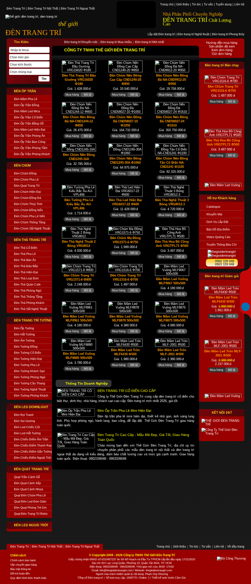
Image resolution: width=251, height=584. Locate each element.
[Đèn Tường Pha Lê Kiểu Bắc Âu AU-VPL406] (79, 191)
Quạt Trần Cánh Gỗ (27, 477)
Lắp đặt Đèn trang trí (161, 34)
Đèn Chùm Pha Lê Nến (29, 216)
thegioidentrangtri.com (159, 570)
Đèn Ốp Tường (24, 328)
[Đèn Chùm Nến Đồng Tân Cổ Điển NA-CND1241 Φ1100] (172, 149)
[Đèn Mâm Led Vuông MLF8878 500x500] (125, 307)
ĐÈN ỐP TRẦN (25, 91)
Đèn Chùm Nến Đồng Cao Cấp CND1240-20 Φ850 (125, 80)
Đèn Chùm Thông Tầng (29, 222)
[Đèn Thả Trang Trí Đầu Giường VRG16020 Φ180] (79, 66)
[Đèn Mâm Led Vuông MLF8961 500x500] (79, 307)
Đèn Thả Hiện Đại (26, 272)
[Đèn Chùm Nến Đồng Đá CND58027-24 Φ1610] (172, 108)
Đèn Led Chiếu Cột (27, 427)
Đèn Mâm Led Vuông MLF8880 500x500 (79, 356)
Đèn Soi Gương (24, 421)
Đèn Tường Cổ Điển (27, 353)
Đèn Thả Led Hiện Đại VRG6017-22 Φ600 (125, 202)
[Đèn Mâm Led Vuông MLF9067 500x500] (172, 270)
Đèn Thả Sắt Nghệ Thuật (30, 309)
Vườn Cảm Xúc (177, 577)
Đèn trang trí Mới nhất (149, 42)
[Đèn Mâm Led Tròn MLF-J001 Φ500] (172, 343)
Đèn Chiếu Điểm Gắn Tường (33, 451)
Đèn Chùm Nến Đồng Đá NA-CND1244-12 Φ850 (79, 121)
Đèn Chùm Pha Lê (26, 179)
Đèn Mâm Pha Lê (25, 99)
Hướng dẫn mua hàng (221, 43)
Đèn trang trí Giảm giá (221, 276)
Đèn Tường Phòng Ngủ (29, 377)
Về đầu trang (235, 546)
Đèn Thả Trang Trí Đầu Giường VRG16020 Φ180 (79, 80)
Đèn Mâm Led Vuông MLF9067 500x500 (172, 281)
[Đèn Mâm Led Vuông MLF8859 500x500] (223, 187)
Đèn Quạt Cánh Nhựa (28, 489)
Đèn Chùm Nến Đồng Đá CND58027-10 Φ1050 (125, 121)
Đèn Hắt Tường (24, 334)
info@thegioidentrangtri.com (116, 570)
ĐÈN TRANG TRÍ (33, 32)
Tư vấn (208, 4)
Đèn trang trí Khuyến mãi (80, 42)
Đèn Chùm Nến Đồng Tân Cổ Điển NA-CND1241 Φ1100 (172, 163)
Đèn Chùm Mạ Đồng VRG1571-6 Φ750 (125, 240)
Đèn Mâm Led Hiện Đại (29, 129)
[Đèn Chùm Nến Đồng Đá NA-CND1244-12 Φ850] (79, 108)
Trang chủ (167, 4)
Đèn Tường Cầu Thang (29, 383)
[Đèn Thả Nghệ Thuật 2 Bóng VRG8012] (79, 233)
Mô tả (87, 94)
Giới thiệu (182, 4)
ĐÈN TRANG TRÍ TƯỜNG (33, 320)
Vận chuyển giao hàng (23, 564)
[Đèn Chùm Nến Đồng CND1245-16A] (79, 147)
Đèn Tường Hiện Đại (28, 359)
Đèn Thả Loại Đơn (26, 278)
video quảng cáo (218, 237)
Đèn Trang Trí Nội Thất (43, 8)
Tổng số (82, 577)
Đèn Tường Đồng (26, 346)
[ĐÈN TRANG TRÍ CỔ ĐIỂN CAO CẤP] (76, 392)
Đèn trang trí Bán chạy (222, 65)
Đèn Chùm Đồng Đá (27, 198)
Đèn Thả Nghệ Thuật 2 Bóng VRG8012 (79, 244)
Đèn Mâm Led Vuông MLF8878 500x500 (125, 318)
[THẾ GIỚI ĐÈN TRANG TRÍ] (221, 422)
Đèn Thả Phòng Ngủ (27, 290)
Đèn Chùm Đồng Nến (28, 210)
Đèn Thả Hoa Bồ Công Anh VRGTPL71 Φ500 (172, 244)
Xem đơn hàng (221, 50)
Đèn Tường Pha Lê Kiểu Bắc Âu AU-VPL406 (78, 204)
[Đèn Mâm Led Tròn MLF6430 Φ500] (125, 343)
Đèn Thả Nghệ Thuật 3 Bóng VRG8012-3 (172, 202)
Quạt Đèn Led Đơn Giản (30, 501)
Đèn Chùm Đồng (25, 173)
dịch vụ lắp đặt (217, 222)
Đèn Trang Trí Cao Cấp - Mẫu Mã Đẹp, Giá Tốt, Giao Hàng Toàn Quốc (143, 437)
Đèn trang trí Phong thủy (228, 34)
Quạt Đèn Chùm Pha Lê (30, 495)
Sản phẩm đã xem (222, 46)
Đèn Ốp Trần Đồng (26, 105)
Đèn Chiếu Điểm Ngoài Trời (32, 457)
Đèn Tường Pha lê (27, 365)
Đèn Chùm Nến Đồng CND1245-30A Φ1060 (125, 160)
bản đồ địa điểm (218, 229)
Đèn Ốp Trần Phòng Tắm (30, 148)
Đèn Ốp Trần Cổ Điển (28, 117)
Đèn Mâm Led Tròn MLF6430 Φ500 (125, 352)
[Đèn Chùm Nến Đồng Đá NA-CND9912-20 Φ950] (172, 66)
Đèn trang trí (95, 577)
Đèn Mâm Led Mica (27, 111)
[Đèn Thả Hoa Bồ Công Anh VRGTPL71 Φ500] (172, 233)
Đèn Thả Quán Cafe (27, 284)
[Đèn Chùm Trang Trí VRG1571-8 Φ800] (79, 268)
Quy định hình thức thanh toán (28, 577)
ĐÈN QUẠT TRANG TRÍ (31, 469)
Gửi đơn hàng (222, 54)
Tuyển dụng (224, 4)
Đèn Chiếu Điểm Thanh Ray (33, 445)
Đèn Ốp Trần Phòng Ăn (29, 135)
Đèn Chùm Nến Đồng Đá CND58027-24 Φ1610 (172, 121)
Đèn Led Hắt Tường (27, 433)
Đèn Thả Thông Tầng (28, 296)
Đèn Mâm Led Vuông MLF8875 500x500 (172, 318)
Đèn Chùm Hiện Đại (27, 192)
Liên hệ (239, 4)
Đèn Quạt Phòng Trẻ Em (30, 507)
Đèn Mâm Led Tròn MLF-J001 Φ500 (172, 352)
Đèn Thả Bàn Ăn (25, 260)
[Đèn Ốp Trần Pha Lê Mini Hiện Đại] (76, 412)
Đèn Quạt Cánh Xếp (27, 483)
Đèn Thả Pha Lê (25, 254)
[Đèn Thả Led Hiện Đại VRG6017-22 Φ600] (125, 191)
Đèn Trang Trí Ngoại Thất (78, 8)
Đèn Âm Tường (24, 340)
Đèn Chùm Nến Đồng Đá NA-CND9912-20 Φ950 (172, 80)
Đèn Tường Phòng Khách (31, 395)
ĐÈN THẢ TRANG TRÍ (30, 240)
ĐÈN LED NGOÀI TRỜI (31, 525)
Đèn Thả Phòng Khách (29, 303)
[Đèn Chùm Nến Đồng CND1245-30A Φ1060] (125, 149)
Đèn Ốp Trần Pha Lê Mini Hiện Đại (124, 410)
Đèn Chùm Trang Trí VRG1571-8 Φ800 (79, 277)
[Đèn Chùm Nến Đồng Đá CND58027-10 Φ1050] (125, 108)
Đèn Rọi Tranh (24, 415)
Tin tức (196, 4)
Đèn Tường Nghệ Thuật (30, 389)
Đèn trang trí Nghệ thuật (193, 34)
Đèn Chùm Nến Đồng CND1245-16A (79, 157)
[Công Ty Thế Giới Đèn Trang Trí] (221, 431)
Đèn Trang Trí (16, 8)
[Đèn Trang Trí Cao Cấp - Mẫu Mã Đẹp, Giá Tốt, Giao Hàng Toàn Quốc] (76, 440)
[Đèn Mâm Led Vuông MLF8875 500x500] (172, 307)
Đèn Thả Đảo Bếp (26, 266)
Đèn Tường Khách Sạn (29, 371)
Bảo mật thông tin (20, 569)
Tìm (44, 78)
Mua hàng (72, 94)
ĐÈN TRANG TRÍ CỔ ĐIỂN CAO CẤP (127, 391)
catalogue (213, 206)
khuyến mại (214, 214)
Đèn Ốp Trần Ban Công (29, 142)
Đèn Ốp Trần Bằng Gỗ (29, 123)
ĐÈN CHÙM (22, 165)
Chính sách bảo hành (23, 560)
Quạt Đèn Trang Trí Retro (31, 513)
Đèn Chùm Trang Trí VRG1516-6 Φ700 (125, 277)
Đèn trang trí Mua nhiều (116, 42)
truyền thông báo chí (221, 244)
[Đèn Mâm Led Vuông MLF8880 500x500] (79, 345)
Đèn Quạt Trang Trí (26, 185)
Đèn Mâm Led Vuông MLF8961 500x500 (79, 318)
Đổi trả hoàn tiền (20, 573)
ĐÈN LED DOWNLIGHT (31, 407)
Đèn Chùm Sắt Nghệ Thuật (32, 228)
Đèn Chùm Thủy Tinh (28, 204)
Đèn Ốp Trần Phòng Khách (32, 154)
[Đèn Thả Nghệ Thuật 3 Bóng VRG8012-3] (172, 191)
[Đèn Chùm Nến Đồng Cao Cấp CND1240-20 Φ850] (125, 66)
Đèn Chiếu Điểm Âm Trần (31, 439)
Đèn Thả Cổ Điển (25, 248)
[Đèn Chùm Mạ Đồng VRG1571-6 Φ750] (125, 231)
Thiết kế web (159, 577)
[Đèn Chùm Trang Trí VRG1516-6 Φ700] (125, 268)
